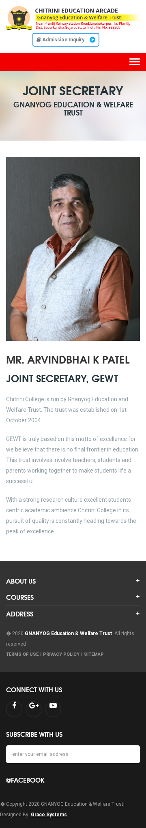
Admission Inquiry (63, 40)
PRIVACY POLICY (61, 654)
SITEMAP (94, 654)
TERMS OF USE (22, 654)
